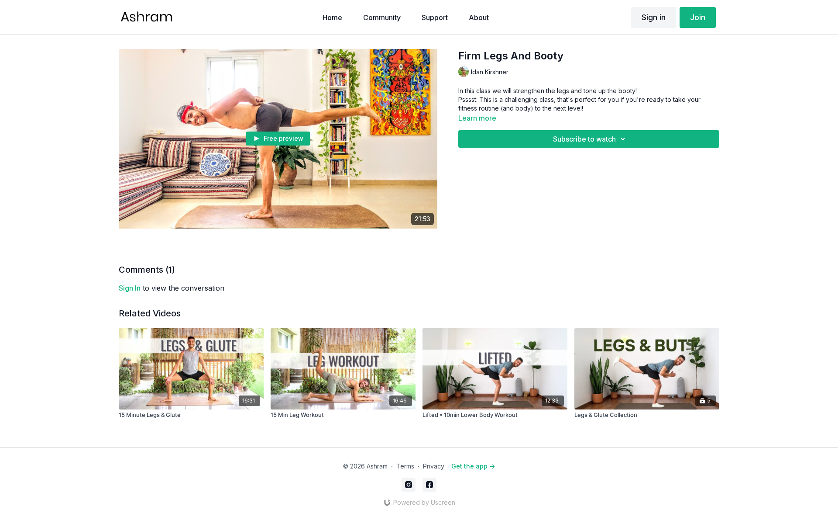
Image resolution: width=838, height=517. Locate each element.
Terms (405, 466)
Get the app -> (473, 466)
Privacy (433, 466)
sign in (130, 288)
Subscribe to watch (584, 139)
